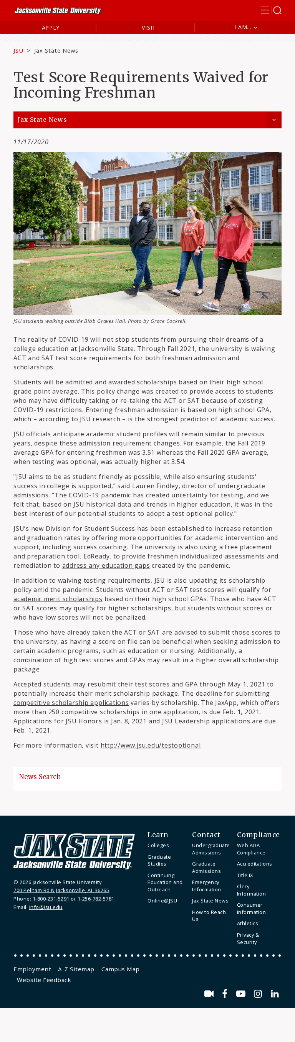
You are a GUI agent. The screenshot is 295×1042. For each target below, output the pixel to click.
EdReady (96, 556)
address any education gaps (106, 565)
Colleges (158, 845)
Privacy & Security (248, 938)
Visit (149, 27)
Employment (32, 969)
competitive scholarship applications (71, 702)
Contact (206, 835)
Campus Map (120, 969)
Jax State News (56, 50)
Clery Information (251, 890)
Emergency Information (206, 886)
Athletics (248, 923)
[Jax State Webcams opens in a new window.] (210, 993)
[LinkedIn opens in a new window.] (275, 993)
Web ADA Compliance (251, 849)
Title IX (245, 875)
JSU (18, 50)
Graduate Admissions (206, 867)
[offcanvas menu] (271, 10)
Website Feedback (44, 980)
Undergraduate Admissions (211, 849)
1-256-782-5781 (96, 898)
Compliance (258, 835)
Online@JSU (162, 900)
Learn (158, 835)
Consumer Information (251, 908)
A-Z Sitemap (76, 969)
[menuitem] (168, 845)
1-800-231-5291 (51, 898)
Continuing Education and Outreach (165, 882)
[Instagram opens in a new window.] (259, 993)
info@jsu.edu (46, 907)
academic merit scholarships (58, 599)
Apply (51, 27)
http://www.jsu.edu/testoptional (151, 745)
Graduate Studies (159, 860)
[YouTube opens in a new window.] (242, 993)
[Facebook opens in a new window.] (226, 993)
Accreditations (254, 863)
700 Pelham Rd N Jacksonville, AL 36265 (61, 890)
